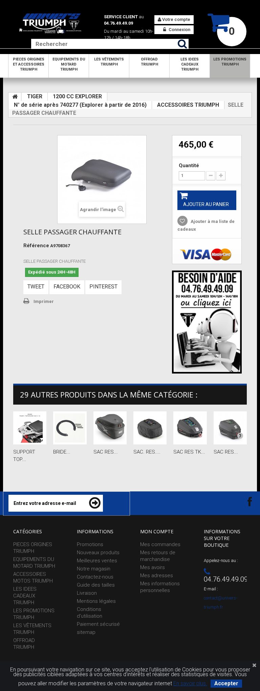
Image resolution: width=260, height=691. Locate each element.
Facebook (66, 286)
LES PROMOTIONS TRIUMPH (229, 62)
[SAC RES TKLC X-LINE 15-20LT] (110, 427)
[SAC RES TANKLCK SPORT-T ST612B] (230, 427)
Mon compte (156, 531)
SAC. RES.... (146, 452)
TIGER (34, 96)
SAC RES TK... (189, 452)
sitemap (86, 632)
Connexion (179, 29)
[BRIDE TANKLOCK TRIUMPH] (69, 427)
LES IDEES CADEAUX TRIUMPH (189, 64)
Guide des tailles (96, 585)
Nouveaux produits (98, 552)
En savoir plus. (190, 683)
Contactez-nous (95, 577)
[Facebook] (244, 501)
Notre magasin (93, 569)
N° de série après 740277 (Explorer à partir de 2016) (80, 105)
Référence (36, 245)
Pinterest (103, 286)
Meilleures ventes (97, 561)
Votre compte (175, 19)
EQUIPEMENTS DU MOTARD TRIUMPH (68, 64)
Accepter (226, 683)
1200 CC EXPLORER (77, 96)
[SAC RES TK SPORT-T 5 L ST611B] (190, 427)
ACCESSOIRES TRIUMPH (188, 105)
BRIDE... (61, 452)
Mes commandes (160, 544)
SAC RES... (105, 452)
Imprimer (44, 301)
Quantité (189, 165)
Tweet (35, 286)
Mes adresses (156, 575)
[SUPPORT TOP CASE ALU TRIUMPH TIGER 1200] (29, 427)
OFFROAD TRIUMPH (149, 62)
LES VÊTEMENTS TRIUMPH (109, 62)
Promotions (90, 544)
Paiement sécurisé (98, 624)
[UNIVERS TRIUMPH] (50, 23)
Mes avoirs (152, 567)
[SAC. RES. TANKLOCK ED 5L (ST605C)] (150, 427)
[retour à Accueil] (14, 97)
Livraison (87, 593)
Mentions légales (96, 601)
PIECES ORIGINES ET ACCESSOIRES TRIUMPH (28, 64)
